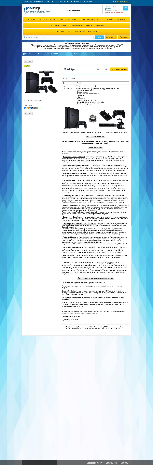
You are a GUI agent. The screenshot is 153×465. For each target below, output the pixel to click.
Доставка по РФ (39, 1)
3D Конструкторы (75, 25)
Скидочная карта (88, 1)
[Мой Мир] (30, 108)
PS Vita (82, 19)
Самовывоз (49, 1)
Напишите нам (76, 1)
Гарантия (59, 1)
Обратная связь (80, 31)
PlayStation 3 (73, 19)
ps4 (64, 327)
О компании (28, 1)
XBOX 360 (62, 19)
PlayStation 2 (110, 19)
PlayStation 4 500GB (95, 328)
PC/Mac (64, 25)
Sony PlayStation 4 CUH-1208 (111, 328)
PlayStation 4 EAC (71, 327)
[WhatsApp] (37, 108)
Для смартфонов (52, 25)
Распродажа (124, 37)
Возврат (66, 1)
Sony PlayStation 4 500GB (80, 328)
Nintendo (53, 19)
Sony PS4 (104, 327)
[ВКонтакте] (25, 108)
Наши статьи (92, 31)
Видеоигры (121, 19)
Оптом (69, 31)
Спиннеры (88, 25)
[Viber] (35, 108)
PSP (101, 19)
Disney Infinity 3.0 (100, 25)
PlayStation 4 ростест (93, 327)
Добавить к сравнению (34, 100)
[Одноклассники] (28, 108)
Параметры (74, 78)
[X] (32, 108)
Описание (65, 78)
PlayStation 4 (42, 19)
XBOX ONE (32, 19)
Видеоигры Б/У (111, 37)
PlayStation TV (92, 19)
